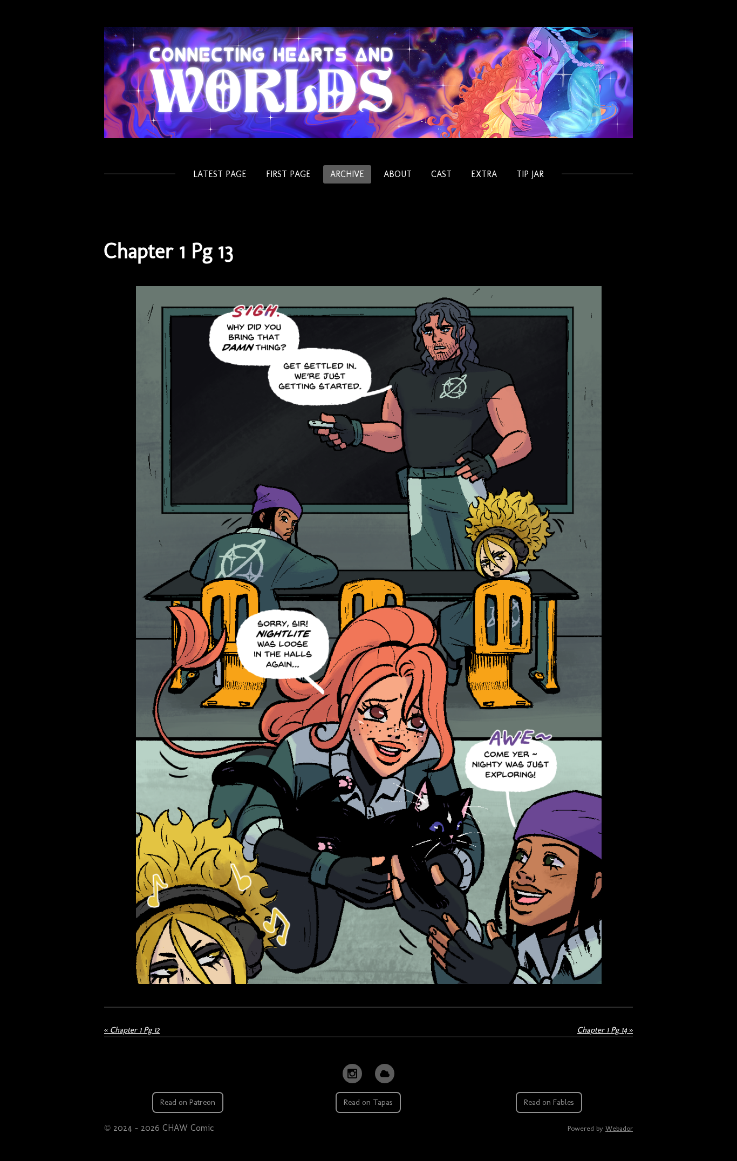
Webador (619, 1128)
